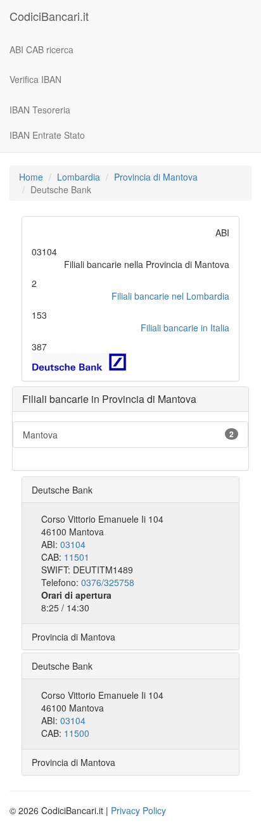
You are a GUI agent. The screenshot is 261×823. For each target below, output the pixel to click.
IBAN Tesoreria (40, 109)
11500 (76, 733)
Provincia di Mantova (156, 176)
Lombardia (78, 176)
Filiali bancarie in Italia (185, 327)
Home (31, 176)
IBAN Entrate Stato (47, 135)
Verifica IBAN (35, 79)
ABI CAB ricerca (41, 49)
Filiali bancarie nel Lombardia (170, 296)
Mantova (128, 434)
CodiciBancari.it (49, 16)
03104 (73, 544)
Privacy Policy (138, 810)
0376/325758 (107, 582)
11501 (76, 557)
